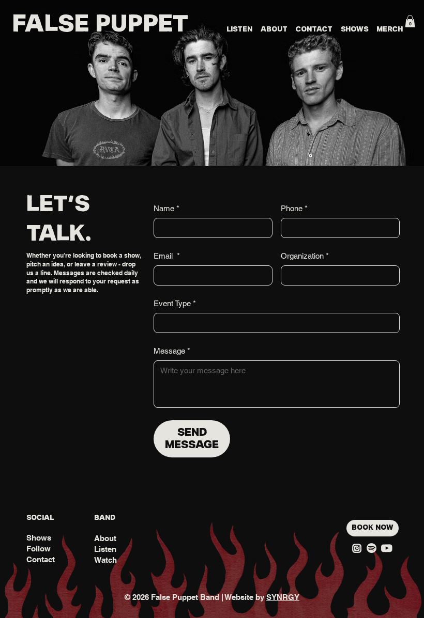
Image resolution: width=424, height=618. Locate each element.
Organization (305, 255)
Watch (105, 560)
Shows (38, 537)
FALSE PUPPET (100, 24)
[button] (410, 21)
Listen (105, 549)
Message (172, 350)
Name (166, 208)
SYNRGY (282, 597)
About (105, 538)
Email (167, 255)
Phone (294, 208)
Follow (38, 548)
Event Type (175, 303)
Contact (40, 559)
